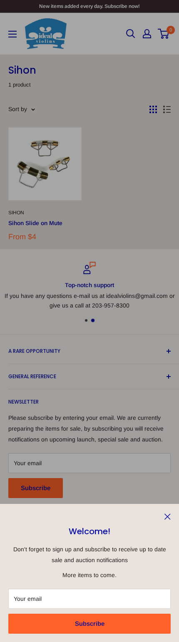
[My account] (147, 33)
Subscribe (89, 623)
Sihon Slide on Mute (35, 223)
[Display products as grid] (153, 109)
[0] (164, 34)
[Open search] (130, 33)
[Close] (167, 516)
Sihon (16, 213)
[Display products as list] (167, 109)
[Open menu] (12, 34)
